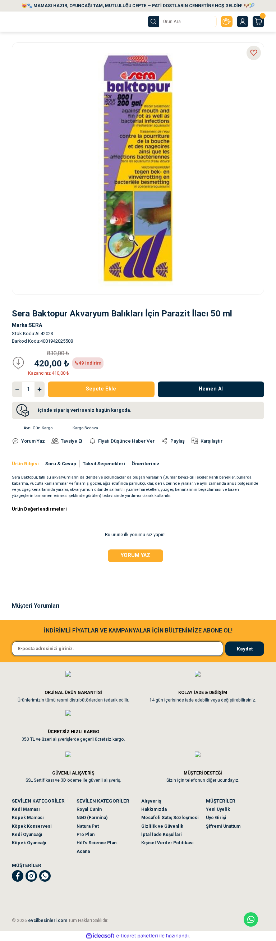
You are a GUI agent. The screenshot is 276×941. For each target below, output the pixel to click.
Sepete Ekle (101, 389)
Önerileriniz (146, 463)
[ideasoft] (100, 936)
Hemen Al (211, 389)
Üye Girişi (216, 817)
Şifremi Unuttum (223, 826)
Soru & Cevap (60, 463)
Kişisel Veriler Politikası (167, 842)
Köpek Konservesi (32, 826)
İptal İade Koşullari (161, 834)
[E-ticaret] (137, 936)
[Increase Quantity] (39, 389)
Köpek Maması (28, 817)
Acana (83, 851)
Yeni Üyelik (218, 809)
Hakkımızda (154, 809)
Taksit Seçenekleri (104, 463)
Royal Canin (89, 809)
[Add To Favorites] (254, 53)
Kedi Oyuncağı (27, 834)
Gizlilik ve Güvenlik (162, 826)
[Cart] (258, 21)
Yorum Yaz (135, 555)
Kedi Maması (26, 809)
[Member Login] (242, 21)
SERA (35, 325)
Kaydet (245, 649)
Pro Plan (86, 834)
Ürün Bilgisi (25, 463)
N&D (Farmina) (92, 817)
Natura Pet (88, 826)
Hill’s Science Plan (96, 842)
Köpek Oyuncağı (29, 842)
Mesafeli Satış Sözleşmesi (170, 817)
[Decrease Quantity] (17, 389)
